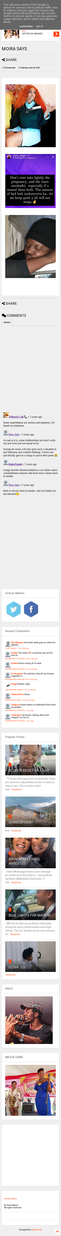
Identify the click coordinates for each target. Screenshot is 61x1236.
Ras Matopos (17, 642)
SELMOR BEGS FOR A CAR (29, 770)
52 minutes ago (28, 700)
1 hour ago (30, 710)
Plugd (14, 684)
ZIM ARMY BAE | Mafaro (14, 690)
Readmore (17, 789)
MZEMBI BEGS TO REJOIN (15, 659)
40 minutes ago (31, 679)
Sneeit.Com (36, 1230)
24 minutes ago (31, 659)
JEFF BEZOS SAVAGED (32, 33)
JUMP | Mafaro (10, 648)
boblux (14, 653)
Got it (39, 26)
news (24, 31)
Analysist (15, 705)
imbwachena (17, 694)
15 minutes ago (23, 648)
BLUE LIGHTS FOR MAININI (30, 915)
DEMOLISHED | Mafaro (13, 700)
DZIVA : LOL (17, 967)
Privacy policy (10, 1198)
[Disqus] (30, 453)
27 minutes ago (31, 669)
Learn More (26, 26)
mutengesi (16, 715)
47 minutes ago (30, 690)
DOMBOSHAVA (20, 822)
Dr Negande (17, 673)
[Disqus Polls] (30, 368)
